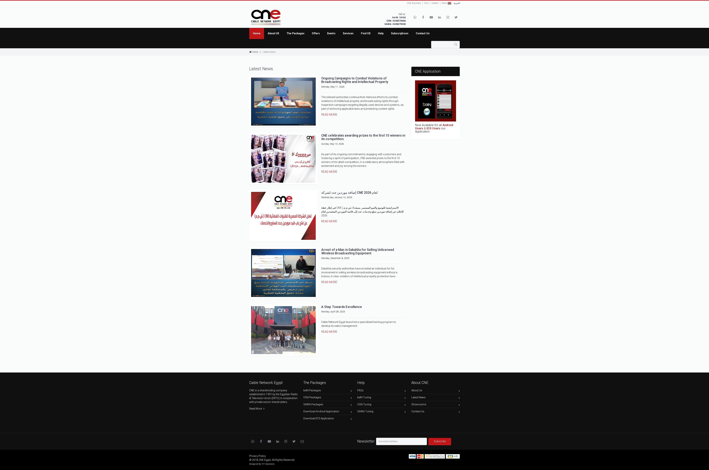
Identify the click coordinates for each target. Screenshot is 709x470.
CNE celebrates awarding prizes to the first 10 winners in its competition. (363, 137)
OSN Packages (312, 397)
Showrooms (419, 404)
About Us (416, 390)
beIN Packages (312, 390)
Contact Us (417, 411)
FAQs (360, 390)
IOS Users (433, 128)
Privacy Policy (257, 456)
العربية (456, 3)
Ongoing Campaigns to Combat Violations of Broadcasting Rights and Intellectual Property (354, 80)
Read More (329, 114)
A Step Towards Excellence (341, 307)
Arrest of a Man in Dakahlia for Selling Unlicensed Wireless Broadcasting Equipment (357, 251)
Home (254, 52)
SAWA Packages (313, 404)
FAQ (426, 3)
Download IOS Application (318, 418)
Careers (435, 3)
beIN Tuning (364, 397)
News (444, 3)
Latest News (269, 52)
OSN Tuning (364, 404)
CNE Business (414, 3)
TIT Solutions (268, 464)
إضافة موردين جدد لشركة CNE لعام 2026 (349, 192)
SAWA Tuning (365, 411)
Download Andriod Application (321, 411)
